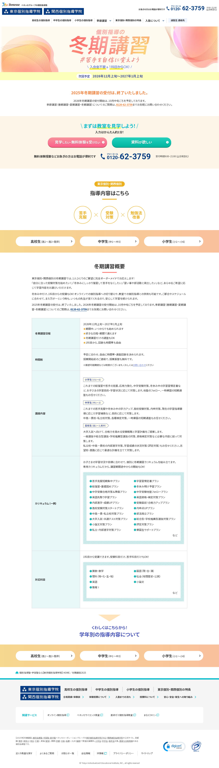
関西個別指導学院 (115, 737)
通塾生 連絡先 (178, 20)
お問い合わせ (139, 365)
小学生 (98, 741)
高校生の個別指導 (41, 20)
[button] (174, 746)
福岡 (78, 741)
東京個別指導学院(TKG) (96, 737)
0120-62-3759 (78, 309)
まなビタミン (150, 715)
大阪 (63, 741)
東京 (20, 741)
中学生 (105, 741)
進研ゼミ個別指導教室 (122, 715)
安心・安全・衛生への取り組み (178, 696)
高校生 (111, 741)
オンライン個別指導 (56, 715)
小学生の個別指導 (84, 20)
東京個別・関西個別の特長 (128, 20)
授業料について (147, 696)
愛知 (47, 741)
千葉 (37, 741)
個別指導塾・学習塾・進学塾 (44, 737)
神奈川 (26, 741)
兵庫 (68, 741)
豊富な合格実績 (126, 741)
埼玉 (32, 741)
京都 (58, 741)
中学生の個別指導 (62, 20)
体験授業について (97, 696)
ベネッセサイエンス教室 (88, 715)
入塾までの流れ (123, 696)
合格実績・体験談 (71, 696)
